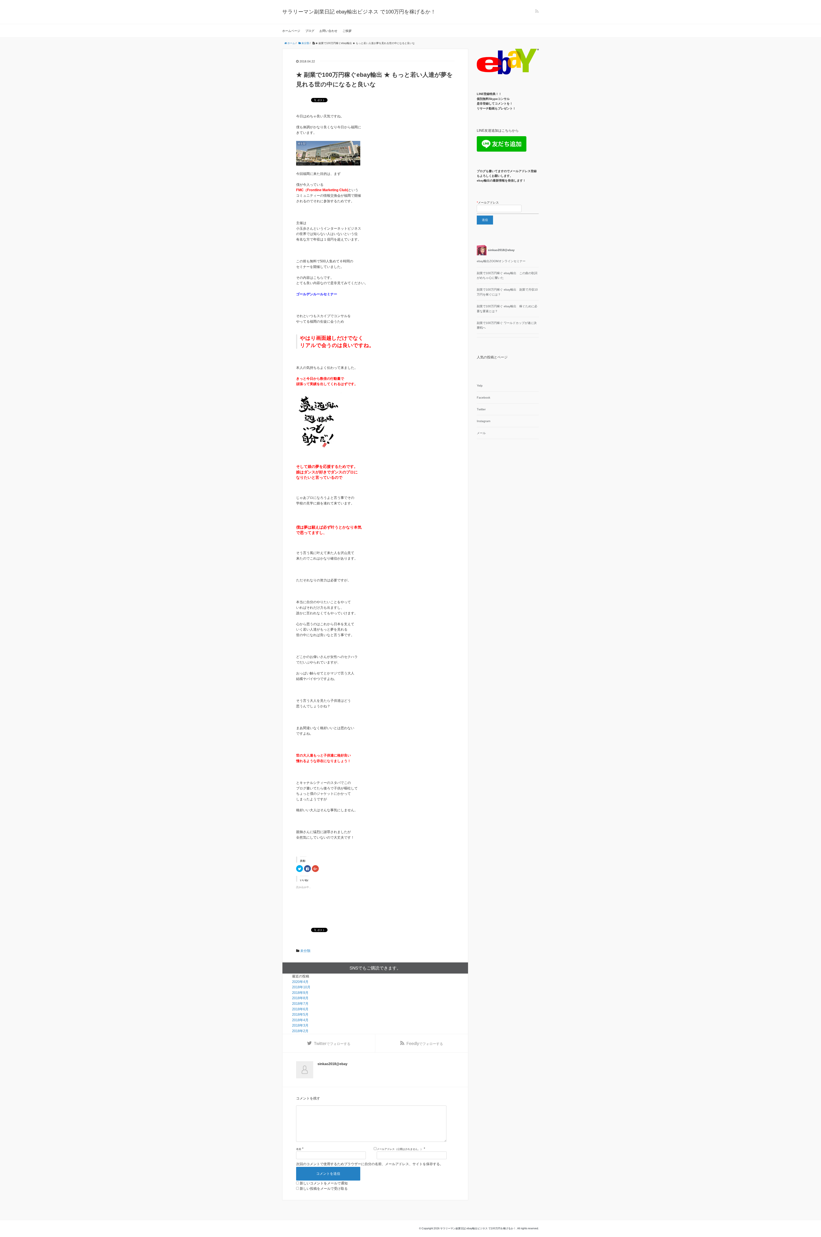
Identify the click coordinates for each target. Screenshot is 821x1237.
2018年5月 (300, 1014)
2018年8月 (300, 998)
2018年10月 (301, 987)
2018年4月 (300, 1020)
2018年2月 (300, 1031)
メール (481, 433)
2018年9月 (300, 993)
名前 (298, 1149)
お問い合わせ (328, 31)
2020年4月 (300, 982)
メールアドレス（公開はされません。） (400, 1149)
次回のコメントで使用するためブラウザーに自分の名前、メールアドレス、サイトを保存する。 (369, 1164)
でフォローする (332, 1043)
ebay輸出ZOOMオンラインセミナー (501, 261)
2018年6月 (300, 1009)
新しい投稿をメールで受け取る (324, 1188)
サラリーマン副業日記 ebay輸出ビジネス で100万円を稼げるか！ (359, 12)
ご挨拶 (347, 31)
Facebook (483, 397)
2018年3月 (300, 1025)
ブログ (309, 31)
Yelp (480, 385)
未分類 (305, 951)
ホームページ (291, 31)
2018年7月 (300, 1003)
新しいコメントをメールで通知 (324, 1183)
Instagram (483, 421)
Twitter (481, 409)
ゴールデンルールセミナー (316, 294)
